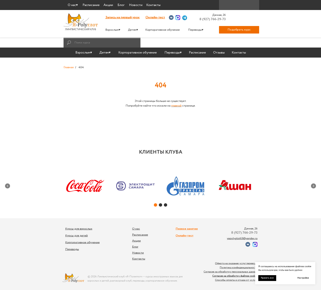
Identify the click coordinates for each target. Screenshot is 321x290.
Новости (138, 253)
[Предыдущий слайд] (7, 185)
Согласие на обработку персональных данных (230, 272)
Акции (136, 241)
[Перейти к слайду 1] (155, 205)
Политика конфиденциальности (238, 267)
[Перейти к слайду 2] (160, 205)
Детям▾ (133, 30)
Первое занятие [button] (187, 229)
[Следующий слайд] (313, 185)
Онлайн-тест (155, 17)
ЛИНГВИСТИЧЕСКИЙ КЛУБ (80, 29)
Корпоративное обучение (162, 30)
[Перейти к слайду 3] (165, 205)
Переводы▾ (195, 30)
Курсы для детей (76, 235)
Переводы (72, 249)
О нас (136, 229)
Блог (135, 247)
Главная (69, 67)
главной (176, 106)
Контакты (138, 259)
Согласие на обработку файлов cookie (234, 276)
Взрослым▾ (112, 30)
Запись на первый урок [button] (122, 17)
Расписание (140, 235)
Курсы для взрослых (78, 229)
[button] (239, 30)
